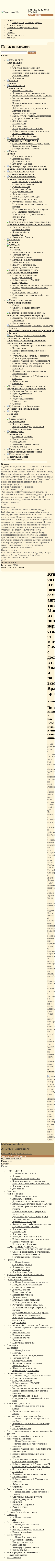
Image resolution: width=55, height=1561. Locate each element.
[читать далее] (19, 477)
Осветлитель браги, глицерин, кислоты (31, 363)
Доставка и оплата (16, 35)
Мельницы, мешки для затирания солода (32, 285)
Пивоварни (12, 1345)
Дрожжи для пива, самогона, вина (28, 93)
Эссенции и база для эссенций (27, 366)
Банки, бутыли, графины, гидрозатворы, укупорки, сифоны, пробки (31, 117)
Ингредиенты (19, 441)
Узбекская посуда (20, 262)
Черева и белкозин (21, 424)
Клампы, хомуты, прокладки (26, 196)
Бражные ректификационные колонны (25, 1274)
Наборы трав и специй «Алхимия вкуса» (32, 345)
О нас (9, 30)
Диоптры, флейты (21, 186)
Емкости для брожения (23, 237)
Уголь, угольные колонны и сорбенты (30, 356)
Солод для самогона (22, 277)
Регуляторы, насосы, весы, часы (27, 202)
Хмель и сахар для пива (18, 1403)
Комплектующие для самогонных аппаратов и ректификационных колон (31, 71)
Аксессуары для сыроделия (25, 444)
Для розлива (18, 78)
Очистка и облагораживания (26, 68)
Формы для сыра (20, 446)
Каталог (11, 20)
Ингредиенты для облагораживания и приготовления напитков (25, 1437)
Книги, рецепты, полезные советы (23, 1552)
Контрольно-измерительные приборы (25, 1416)
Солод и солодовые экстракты (21, 1373)
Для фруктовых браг (22, 164)
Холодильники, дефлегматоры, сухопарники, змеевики (27, 182)
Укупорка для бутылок (23, 399)
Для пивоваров (19, 121)
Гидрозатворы (19, 219)
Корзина (5, 1161)
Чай (14, 416)
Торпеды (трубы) (20, 255)
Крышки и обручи (21, 232)
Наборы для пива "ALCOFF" (26, 280)
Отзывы (11, 32)
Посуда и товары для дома (19, 1277)
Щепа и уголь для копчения (25, 267)
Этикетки (17, 396)
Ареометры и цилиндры (24, 113)
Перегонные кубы (21, 229)
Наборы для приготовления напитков (30, 131)
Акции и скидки (15, 25)
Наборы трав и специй (23, 133)
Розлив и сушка (20, 401)
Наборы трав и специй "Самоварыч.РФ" (31, 361)
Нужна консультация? (11, 1158)
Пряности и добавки (22, 429)
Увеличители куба (21, 227)
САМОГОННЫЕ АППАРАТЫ (22, 1247)
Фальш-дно (17, 234)
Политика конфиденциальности (22, 27)
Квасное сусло (19, 348)
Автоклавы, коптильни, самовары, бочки (32, 95)
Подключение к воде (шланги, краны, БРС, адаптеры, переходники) (30, 210)
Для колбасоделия (15, 1522)
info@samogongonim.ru (12, 1144)
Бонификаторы (19, 373)
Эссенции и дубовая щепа (25, 136)
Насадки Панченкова (22, 191)
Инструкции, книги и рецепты (27, 22)
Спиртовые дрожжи (22, 156)
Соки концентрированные (25, 358)
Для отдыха (12, 1348)
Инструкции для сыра (23, 439)
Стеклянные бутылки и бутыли (27, 391)
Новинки (11, 1191)
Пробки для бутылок (22, 393)
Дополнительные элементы (20, 1279)
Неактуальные (14, 1557)
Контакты (11, 37)
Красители (17, 368)
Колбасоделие (19, 123)
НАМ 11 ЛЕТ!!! (14, 1171)
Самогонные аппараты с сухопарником (31, 143)
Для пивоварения (20, 75)
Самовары (12, 1514)
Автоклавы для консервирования (28, 252)
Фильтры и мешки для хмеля (26, 308)
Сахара (15, 305)
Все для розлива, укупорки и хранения (25, 1489)
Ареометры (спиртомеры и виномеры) (31, 318)
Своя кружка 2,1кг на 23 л (25, 292)
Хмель (15, 310)
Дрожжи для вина (21, 159)
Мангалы (16, 249)
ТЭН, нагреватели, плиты (24, 199)
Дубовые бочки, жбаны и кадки (22, 1512)
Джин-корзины (19, 194)
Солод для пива (20, 282)
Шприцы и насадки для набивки (28, 426)
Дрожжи (16, 65)
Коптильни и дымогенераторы (27, 260)
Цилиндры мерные (21, 323)
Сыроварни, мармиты (22, 436)
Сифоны (16, 404)
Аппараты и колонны (22, 90)
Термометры (18, 320)
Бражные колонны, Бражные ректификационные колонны (26, 147)
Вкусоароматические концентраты (29, 371)
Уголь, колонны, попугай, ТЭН (27, 128)
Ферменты (17, 383)
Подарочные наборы (17, 1555)
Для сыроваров (19, 126)
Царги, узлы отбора (21, 189)
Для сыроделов (14, 1534)
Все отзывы (6, 565)
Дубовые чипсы (20, 381)
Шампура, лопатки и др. (24, 265)
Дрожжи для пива (21, 161)
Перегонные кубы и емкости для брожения (27, 1325)
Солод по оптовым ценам (24, 275)
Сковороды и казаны (22, 257)
